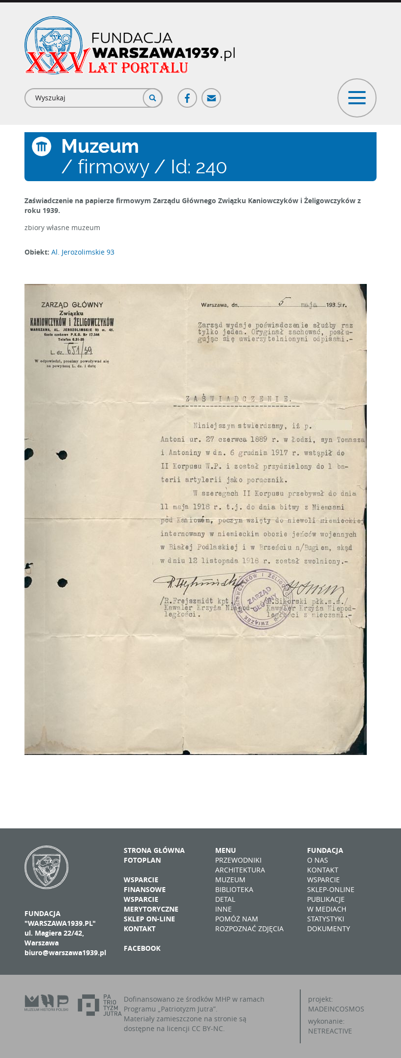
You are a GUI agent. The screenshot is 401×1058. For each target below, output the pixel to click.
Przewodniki (238, 860)
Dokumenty (328, 928)
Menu (225, 850)
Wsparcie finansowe (145, 884)
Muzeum (230, 879)
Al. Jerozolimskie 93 (82, 252)
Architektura (240, 869)
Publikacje (326, 899)
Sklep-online (331, 889)
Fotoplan (142, 860)
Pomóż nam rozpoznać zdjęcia (249, 923)
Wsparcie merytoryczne (151, 904)
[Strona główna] (129, 45)
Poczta (211, 93)
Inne (223, 909)
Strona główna (154, 850)
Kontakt (140, 928)
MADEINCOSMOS (336, 1008)
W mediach (326, 909)
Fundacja (325, 850)
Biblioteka (234, 889)
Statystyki (325, 918)
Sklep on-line (149, 918)
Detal (225, 899)
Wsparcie (323, 879)
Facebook (187, 93)
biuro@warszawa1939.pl (65, 952)
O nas (317, 860)
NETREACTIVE (330, 1030)
